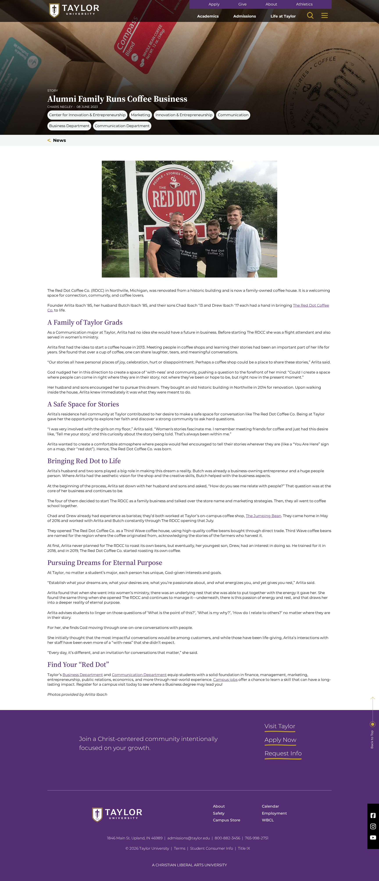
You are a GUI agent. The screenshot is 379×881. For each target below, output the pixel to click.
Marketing (140, 115)
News (59, 140)
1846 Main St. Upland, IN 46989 (135, 838)
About (271, 4)
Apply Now (280, 740)
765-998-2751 (256, 838)
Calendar (270, 806)
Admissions (244, 16)
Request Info (283, 753)
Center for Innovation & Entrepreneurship (87, 115)
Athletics (304, 4)
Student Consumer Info (211, 848)
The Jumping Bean (263, 516)
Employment (274, 813)
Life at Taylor (283, 16)
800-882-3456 (227, 838)
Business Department (69, 126)
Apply (214, 4)
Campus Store (226, 820)
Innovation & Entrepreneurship (184, 115)
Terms (179, 848)
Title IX (244, 848)
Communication (233, 115)
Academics (208, 16)
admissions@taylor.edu (188, 838)
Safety (219, 813)
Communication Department (122, 126)
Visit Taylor (280, 726)
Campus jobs (225, 679)
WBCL (268, 820)
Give (242, 4)
